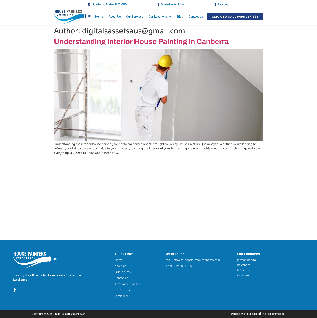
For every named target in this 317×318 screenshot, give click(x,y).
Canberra (243, 275)
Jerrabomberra (246, 260)
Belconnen (244, 265)
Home (99, 16)
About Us (115, 16)
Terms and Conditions (128, 284)
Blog (180, 16)
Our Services (134, 16)
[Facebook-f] (15, 290)
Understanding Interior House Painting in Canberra (141, 41)
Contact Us (196, 16)
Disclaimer (121, 296)
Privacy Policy (123, 290)
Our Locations (158, 16)
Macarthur (243, 270)
